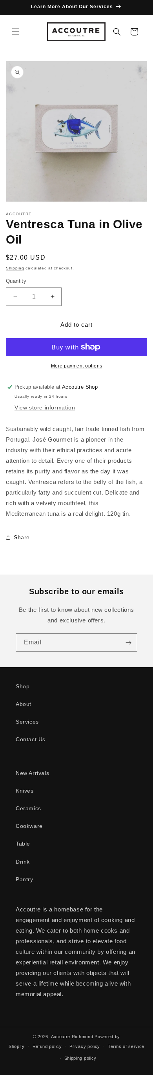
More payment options (76, 366)
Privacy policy (84, 1046)
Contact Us (31, 739)
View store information (45, 407)
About (23, 704)
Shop (22, 686)
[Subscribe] (128, 642)
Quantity (16, 281)
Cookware (29, 826)
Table (23, 843)
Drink (23, 862)
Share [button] (22, 537)
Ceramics (28, 808)
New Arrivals (32, 773)
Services (27, 721)
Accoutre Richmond (72, 1036)
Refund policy (47, 1046)
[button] (15, 31)
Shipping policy (80, 1058)
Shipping (15, 268)
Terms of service (126, 1046)
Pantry (24, 879)
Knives (25, 791)
